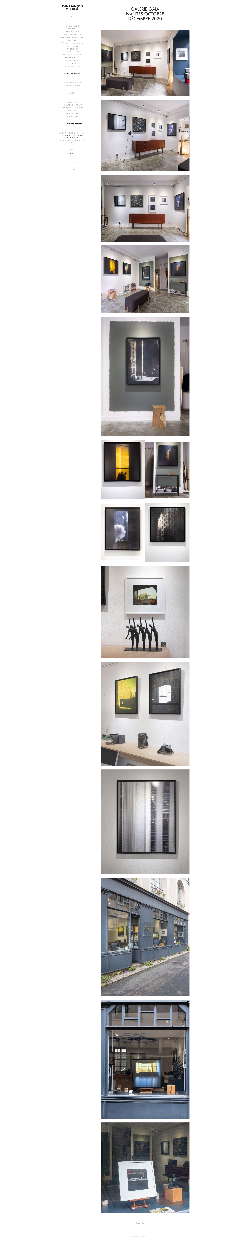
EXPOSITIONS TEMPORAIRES (72, 124)
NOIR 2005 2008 (72, 63)
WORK (72, 17)
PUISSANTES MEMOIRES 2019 (72, 105)
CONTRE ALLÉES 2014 (72, 57)
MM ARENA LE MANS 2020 (72, 83)
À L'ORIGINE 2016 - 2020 (72, 52)
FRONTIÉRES (72, 29)
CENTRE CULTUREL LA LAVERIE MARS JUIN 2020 (72, 141)
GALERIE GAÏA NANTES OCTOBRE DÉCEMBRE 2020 (72, 137)
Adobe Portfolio (142, 1236)
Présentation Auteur (72, 163)
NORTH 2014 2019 (72, 60)
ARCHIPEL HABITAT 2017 (72, 86)
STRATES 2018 (72, 40)
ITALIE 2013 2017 (72, 49)
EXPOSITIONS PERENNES (72, 73)
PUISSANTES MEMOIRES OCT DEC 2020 (72, 133)
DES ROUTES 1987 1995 (72, 66)
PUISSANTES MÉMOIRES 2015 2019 (72, 37)
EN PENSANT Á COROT (72, 26)
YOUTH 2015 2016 (72, 46)
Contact (72, 169)
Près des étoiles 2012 (72, 114)
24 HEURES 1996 (72, 116)
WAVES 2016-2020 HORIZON (72, 55)
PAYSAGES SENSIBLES (72, 32)
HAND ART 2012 (72, 111)
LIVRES (72, 93)
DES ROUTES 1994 (72, 102)
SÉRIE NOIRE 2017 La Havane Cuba (72, 43)
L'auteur (72, 153)
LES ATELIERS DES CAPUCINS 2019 (72, 108)
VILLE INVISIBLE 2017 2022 (72, 35)
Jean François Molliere (73, 7)
